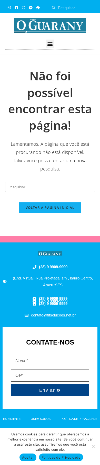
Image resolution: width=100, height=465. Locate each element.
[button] (50, 44)
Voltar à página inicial (50, 207)
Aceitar (28, 457)
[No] (93, 446)
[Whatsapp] (23, 7)
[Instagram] (9, 7)
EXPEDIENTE (12, 418)
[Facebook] (16, 7)
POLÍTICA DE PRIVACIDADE (79, 418)
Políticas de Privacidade (61, 457)
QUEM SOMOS (41, 418)
